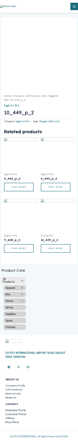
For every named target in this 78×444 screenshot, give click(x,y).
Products (18, 95)
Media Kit (10, 397)
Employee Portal (15, 410)
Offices (9, 418)
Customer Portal (15, 414)
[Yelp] (18, 367)
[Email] (28, 367)
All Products (33, 95)
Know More (12, 422)
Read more (19, 187)
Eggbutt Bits (11, 105)
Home (7, 95)
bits (58, 121)
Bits (45, 95)
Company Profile (15, 385)
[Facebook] (8, 367)
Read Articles (13, 393)
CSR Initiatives (13, 389)
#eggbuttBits (47, 121)
